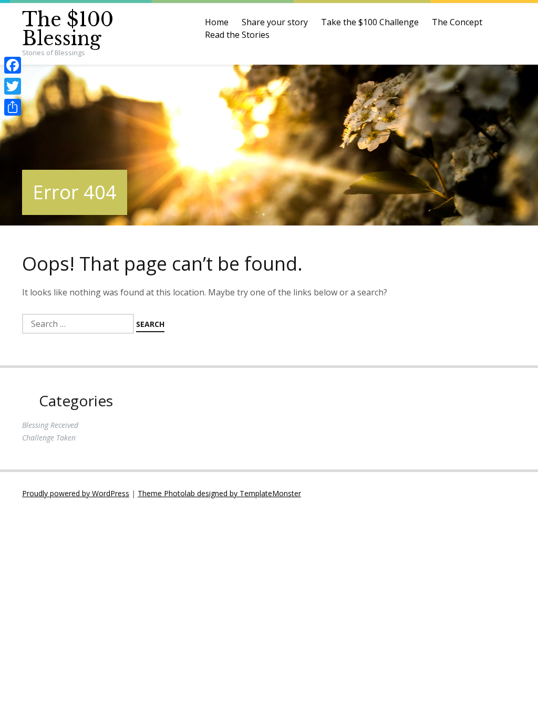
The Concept (457, 22)
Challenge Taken (49, 438)
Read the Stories (237, 34)
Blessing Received (50, 425)
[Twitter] (12, 86)
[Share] (12, 107)
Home (217, 22)
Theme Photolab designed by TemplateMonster (219, 493)
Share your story (275, 22)
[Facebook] (12, 65)
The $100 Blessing (67, 29)
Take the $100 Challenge (370, 22)
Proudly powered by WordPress (75, 493)
